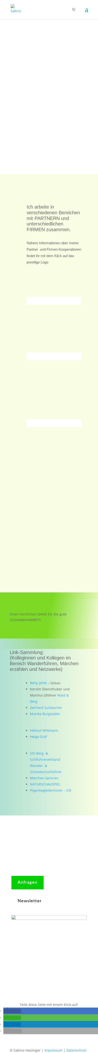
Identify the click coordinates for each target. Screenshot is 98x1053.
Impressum (53, 1050)
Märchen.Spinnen (44, 778)
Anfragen (27, 882)
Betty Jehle (38, 683)
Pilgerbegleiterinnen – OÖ (50, 790)
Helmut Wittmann (44, 730)
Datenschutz (76, 1050)
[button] (12, 1011)
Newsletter (30, 901)
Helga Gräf (38, 736)
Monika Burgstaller (45, 714)
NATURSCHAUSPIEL (45, 784)
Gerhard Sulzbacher (46, 707)
